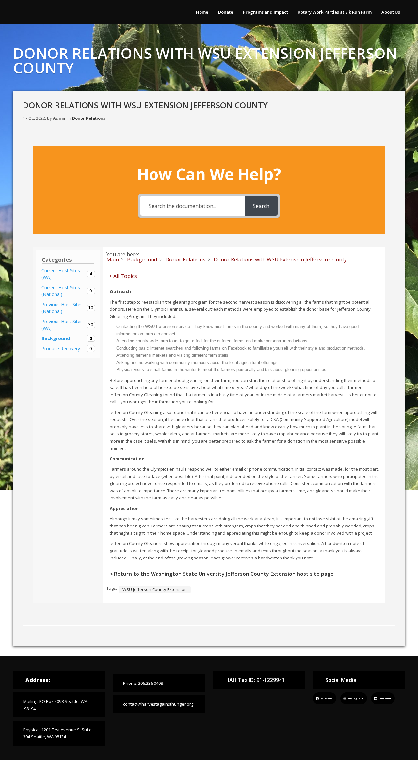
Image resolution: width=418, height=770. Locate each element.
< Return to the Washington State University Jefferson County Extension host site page (222, 573)
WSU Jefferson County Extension (154, 589)
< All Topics (123, 276)
